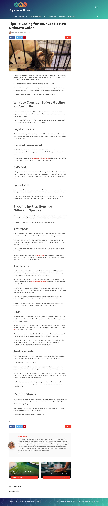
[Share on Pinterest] (24, 37)
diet (15, 178)
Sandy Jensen (18, 32)
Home (15, 16)
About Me (12, 502)
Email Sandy (20, 502)
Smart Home (71, 16)
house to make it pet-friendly (40, 158)
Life (45, 16)
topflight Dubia (40, 255)
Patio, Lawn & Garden (35, 16)
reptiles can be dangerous (39, 281)
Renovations (52, 16)
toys (15, 329)
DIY (26, 16)
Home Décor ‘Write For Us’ (33, 502)
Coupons (21, 16)
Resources (62, 16)
